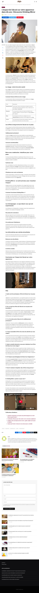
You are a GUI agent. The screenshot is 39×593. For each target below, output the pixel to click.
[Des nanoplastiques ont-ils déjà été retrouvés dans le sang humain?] (28, 453)
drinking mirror (12, 428)
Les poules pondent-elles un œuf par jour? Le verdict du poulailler (19, 531)
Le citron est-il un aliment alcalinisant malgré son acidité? (18, 553)
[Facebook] (3, 48)
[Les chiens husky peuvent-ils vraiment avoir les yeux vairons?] (4, 549)
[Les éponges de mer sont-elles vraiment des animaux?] (4, 538)
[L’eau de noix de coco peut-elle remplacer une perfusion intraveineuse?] (10, 453)
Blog (5, 4)
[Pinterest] (3, 55)
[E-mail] (3, 58)
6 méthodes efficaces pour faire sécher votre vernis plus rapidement (21, 418)
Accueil (3, 4)
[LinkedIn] (3, 53)
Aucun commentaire (16, 14)
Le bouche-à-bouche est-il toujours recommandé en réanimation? (9, 475)
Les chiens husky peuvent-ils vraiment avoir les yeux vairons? (19, 547)
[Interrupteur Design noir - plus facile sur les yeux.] (34, 1)
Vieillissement (21, 428)
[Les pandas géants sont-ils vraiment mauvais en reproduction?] (4, 527)
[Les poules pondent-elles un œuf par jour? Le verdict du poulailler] (4, 533)
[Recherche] (36, 2)
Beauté (3, 7)
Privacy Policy (4, 564)
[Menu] (3, 2)
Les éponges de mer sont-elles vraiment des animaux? (10, 579)
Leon (5, 14)
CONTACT (3, 562)
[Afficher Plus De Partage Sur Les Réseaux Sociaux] (25, 17)
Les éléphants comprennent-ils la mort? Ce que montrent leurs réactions (21, 515)
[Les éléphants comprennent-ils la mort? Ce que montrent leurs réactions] (4, 516)
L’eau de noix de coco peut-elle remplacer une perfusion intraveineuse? (10, 460)
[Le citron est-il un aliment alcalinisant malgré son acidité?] (4, 554)
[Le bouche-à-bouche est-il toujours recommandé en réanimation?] (10, 468)
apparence (7, 428)
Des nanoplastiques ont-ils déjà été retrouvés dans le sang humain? (27, 460)
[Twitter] (3, 50)
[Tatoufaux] (19, 1)
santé (17, 428)
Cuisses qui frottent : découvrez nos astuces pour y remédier (19, 423)
